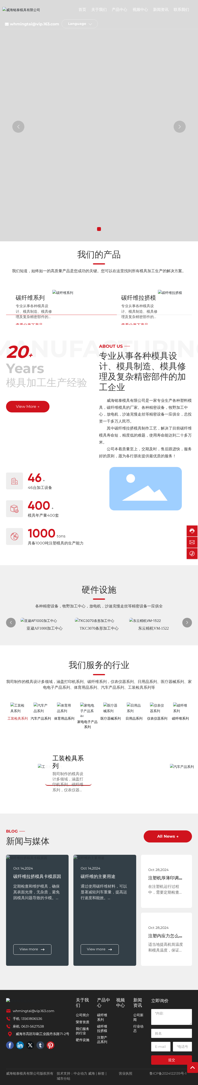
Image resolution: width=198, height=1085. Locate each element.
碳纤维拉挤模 (138, 297)
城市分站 (63, 1078)
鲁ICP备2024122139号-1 (167, 1073)
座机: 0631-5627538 (28, 1026)
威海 (91, 1073)
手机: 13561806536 (27, 1018)
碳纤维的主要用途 (98, 876)
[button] (99, 229)
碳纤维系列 (30, 297)
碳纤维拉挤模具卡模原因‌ (37, 876)
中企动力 (80, 1073)
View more (29, 949)
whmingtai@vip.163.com (34, 24)
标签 (101, 1073)
